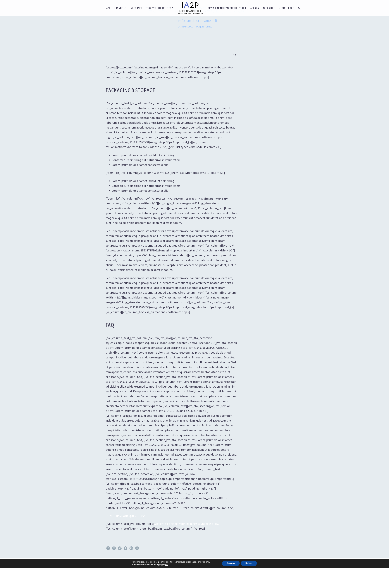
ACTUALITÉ (269, 8)
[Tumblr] (125, 548)
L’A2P (107, 8)
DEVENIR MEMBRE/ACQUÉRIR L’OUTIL (227, 8)
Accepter (231, 563)
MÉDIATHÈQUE (286, 8)
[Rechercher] (299, 8)
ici (166, 564)
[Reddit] (137, 548)
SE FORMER (136, 8)
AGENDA (254, 8)
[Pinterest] (120, 548)
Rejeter (248, 563)
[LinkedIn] (131, 548)
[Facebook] (108, 548)
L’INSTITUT (120, 8)
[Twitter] (114, 548)
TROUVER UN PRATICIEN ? (159, 8)
